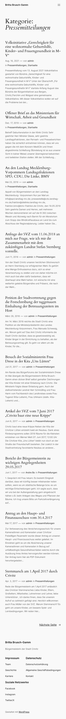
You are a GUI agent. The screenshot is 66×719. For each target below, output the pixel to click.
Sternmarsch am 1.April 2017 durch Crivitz (31, 573)
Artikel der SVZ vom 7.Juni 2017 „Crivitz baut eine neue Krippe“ (29, 413)
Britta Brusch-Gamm (16, 5)
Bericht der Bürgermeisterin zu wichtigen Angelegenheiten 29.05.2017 (28, 462)
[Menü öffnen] (59, 5)
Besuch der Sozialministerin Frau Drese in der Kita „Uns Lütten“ (29, 359)
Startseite (32, 65)
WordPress (24, 712)
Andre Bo (30, 472)
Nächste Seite (50, 624)
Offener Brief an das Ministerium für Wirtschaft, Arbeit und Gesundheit (32, 115)
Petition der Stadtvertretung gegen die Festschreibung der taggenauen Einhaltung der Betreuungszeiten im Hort (32, 304)
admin (31, 60)
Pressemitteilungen (17, 65)
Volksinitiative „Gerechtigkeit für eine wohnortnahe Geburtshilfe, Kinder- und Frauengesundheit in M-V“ (33, 48)
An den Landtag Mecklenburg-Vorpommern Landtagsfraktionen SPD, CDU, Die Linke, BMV (29, 172)
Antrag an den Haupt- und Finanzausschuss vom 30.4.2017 (28, 515)
